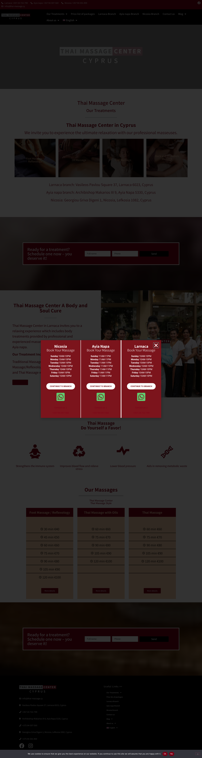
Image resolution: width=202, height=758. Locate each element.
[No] (197, 754)
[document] (101, 379)
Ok (165, 754)
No (171, 754)
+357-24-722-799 (141, 413)
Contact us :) (60, 407)
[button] (156, 345)
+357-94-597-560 (60, 413)
